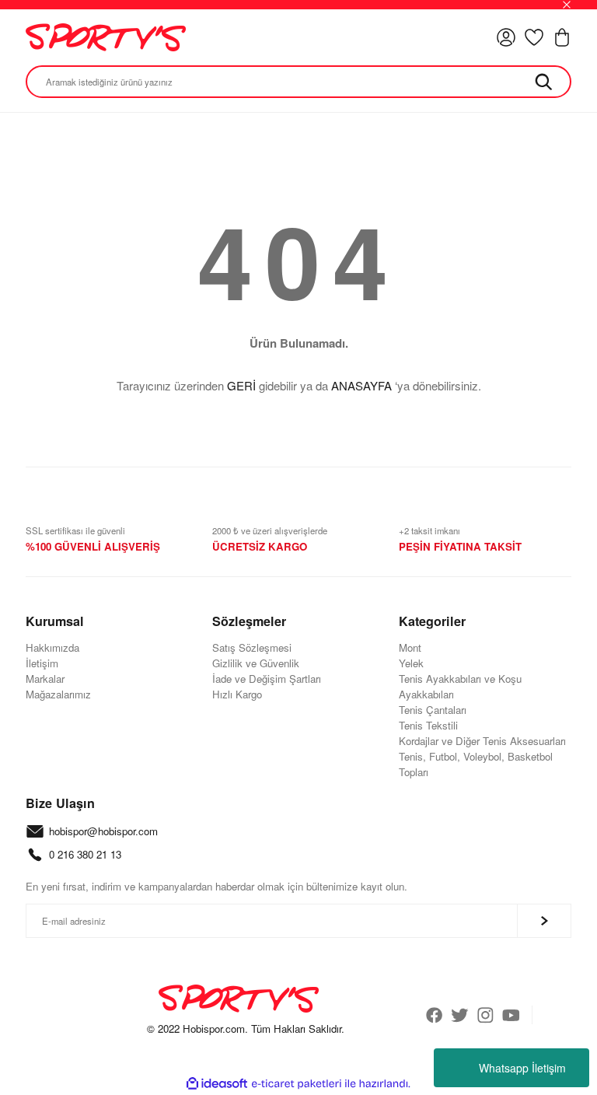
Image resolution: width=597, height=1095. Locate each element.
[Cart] (562, 37)
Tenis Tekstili (428, 725)
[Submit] (544, 921)
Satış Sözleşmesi (252, 647)
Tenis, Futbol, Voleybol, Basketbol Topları (476, 764)
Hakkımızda (52, 647)
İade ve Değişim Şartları (266, 678)
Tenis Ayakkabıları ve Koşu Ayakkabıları (460, 686)
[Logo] (106, 37)
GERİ (241, 385)
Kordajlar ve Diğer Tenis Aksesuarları (482, 740)
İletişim (42, 663)
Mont (410, 647)
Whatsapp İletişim (522, 1068)
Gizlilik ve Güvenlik (255, 663)
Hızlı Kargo (237, 694)
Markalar (45, 678)
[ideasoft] (217, 1084)
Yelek (411, 663)
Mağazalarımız (58, 694)
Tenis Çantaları (432, 709)
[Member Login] (506, 37)
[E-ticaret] (296, 1083)
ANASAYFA (361, 385)
